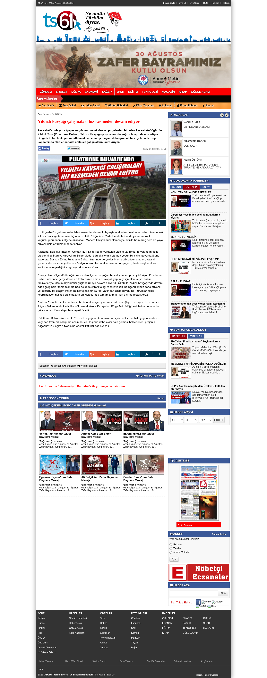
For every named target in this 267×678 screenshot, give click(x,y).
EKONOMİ (167, 623)
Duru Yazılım (126, 661)
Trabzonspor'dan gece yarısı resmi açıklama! (198, 303)
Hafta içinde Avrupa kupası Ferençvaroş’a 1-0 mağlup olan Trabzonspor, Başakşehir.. (209, 287)
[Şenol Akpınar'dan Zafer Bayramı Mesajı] (60, 421)
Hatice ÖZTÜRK (193, 159)
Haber (103, 623)
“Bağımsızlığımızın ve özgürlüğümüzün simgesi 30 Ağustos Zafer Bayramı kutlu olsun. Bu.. (58, 444)
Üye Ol (182, 3)
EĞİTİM (166, 628)
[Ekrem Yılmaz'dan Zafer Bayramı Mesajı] (144, 421)
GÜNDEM (57, 114)
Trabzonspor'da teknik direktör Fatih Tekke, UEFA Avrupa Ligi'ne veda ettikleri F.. (209, 309)
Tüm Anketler (219, 534)
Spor (102, 618)
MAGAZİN (208, 628)
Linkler (41, 628)
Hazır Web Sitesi (74, 661)
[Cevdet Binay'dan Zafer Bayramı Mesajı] (144, 464)
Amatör (104, 642)
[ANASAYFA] (80, 20)
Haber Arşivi (75, 623)
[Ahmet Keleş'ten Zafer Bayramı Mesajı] (102, 421)
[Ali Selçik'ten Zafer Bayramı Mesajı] (102, 464)
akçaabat (58, 366)
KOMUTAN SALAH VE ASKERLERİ (191, 192)
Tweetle (79, 223)
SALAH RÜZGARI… (182, 281)
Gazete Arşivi (76, 628)
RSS (205, 3)
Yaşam (134, 642)
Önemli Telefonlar (47, 647)
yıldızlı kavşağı (89, 366)
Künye (41, 623)
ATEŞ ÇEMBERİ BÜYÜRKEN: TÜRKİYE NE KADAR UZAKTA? (202, 166)
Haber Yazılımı (45, 661)
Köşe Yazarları (76, 633)
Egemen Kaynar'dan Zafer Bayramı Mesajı (56, 479)
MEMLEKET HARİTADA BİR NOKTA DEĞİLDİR (198, 363)
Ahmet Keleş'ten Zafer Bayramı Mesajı (96, 435)
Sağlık (103, 628)
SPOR (206, 623)
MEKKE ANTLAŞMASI (197, 126)
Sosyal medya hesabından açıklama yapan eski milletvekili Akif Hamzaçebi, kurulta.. (208, 396)
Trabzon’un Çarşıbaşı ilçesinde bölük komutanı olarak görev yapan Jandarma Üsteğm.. (209, 223)
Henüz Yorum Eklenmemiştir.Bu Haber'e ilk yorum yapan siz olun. (82, 386)
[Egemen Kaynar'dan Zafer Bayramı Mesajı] (60, 464)
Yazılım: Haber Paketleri (207, 675)
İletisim (226, 3)
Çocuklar (105, 633)
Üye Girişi (194, 3)
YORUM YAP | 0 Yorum (151, 375)
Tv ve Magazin (108, 637)
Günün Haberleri (78, 618)
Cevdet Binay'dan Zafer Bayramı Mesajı (138, 479)
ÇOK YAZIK (190, 145)
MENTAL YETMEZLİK (183, 236)
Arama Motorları (181, 552)
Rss (40, 633)
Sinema (104, 647)
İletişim (41, 618)
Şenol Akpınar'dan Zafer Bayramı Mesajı (55, 435)
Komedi (135, 633)
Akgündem (206, 661)
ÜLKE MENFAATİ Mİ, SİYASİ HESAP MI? (195, 259)
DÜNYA (207, 618)
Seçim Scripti (99, 661)
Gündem (135, 618)
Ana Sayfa (170, 3)
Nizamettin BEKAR (195, 140)
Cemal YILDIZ (192, 121)
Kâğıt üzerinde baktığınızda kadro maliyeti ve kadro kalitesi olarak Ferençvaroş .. (208, 242)
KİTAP (165, 633)
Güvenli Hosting (182, 661)
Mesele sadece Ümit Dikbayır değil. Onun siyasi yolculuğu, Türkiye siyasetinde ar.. (209, 265)
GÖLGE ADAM (190, 633)
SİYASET (187, 618)
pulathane (72, 366)
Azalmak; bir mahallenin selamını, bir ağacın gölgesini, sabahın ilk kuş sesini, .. (209, 369)
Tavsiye (177, 548)
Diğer (134, 647)
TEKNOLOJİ (189, 628)
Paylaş (53, 223)
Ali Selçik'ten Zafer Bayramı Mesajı (99, 479)
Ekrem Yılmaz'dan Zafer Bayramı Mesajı (138, 435)
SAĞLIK (187, 623)
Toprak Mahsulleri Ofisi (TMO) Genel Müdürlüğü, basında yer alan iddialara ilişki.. (209, 350)
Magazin (135, 637)
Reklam (215, 3)
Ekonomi (136, 623)
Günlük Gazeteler (156, 661)
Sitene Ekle (47, 652)
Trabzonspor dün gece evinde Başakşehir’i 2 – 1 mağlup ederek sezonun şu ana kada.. (209, 198)
